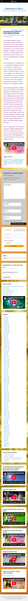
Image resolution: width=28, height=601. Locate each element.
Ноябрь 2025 (6, 329)
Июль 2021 (6, 403)
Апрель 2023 (6, 373)
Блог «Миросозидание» (8, 292)
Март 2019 (6, 443)
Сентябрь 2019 (7, 434)
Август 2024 (6, 350)
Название (6, 204)
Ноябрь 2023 (6, 363)
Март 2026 (6, 323)
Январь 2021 (6, 411)
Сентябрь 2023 (7, 366)
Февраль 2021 (7, 410)
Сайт (6, 217)
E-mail (6, 210)
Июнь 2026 (6, 319)
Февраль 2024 (7, 359)
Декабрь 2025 (6, 327)
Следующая (22, 30)
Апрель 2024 (6, 356)
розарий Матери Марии (9, 162)
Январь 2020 (6, 429)
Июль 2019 (6, 437)
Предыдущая (14, 30)
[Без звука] (21, 482)
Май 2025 (6, 337)
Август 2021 (6, 402)
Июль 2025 (6, 335)
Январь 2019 (6, 446)
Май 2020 (6, 423)
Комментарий (8, 184)
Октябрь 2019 (6, 433)
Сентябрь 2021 (7, 400)
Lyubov (18, 35)
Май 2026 (6, 320)
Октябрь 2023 (6, 364)
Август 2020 (6, 419)
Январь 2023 (6, 377)
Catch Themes (19, 598)
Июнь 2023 (6, 370)
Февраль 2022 (7, 393)
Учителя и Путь (14, 8)
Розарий (5, 160)
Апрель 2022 (6, 390)
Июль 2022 (6, 386)
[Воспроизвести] (4, 482)
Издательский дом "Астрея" (9, 290)
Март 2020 (6, 426)
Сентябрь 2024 (7, 349)
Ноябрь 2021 (6, 397)
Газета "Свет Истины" (7, 293)
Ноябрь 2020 (6, 414)
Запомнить (8, 242)
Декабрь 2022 (6, 379)
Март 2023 (6, 374)
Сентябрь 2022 (7, 383)
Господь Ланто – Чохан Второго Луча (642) (13, 458)
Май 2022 (6, 389)
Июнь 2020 (6, 421)
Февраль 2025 (7, 342)
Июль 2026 (6, 317)
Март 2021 (6, 409)
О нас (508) (6, 460)
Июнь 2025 (6, 336)
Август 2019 (6, 436)
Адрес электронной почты (10, 272)
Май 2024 (6, 354)
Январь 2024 (6, 360)
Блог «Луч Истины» (7, 295)
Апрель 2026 (6, 322)
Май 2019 (6, 440)
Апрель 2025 (6, 339)
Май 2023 (6, 372)
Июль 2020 (6, 420)
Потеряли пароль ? (20, 248)
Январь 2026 (6, 326)
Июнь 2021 (6, 404)
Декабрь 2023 (6, 362)
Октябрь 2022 (6, 382)
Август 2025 (6, 333)
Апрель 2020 (6, 424)
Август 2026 (6, 316)
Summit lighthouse (7, 289)
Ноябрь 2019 (6, 431)
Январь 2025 (6, 343)
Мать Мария (20, 160)
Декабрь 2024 (6, 345)
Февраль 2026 (7, 325)
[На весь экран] (23, 482)
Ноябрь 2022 (6, 380)
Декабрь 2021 (6, 396)
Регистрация (19, 230)
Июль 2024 (6, 352)
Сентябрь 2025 (7, 332)
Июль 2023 (6, 369)
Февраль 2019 (7, 444)
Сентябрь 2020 (7, 417)
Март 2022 (6, 392)
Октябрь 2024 (6, 347)
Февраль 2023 (7, 376)
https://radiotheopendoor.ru (9, 575)
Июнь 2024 (6, 353)
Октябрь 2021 (6, 399)
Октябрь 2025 (6, 330)
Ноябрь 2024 (6, 346)
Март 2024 (6, 357)
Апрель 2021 (6, 407)
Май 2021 (6, 406)
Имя (4, 267)
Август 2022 (6, 384)
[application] (14, 477)
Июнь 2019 (6, 439)
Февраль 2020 (7, 427)
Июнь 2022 (6, 387)
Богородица (14, 160)
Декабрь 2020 (6, 413)
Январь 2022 (6, 394)
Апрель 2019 (6, 441)
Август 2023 (6, 367)
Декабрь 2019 (6, 430)
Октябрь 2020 (6, 416)
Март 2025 (6, 340)
